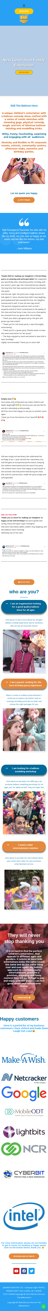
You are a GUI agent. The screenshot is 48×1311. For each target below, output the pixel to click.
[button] (24, 5)
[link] (8, 514)
